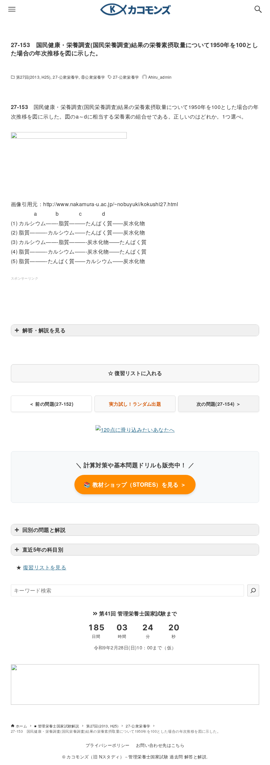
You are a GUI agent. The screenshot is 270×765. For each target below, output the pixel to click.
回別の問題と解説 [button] (44, 529)
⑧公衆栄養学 (93, 77)
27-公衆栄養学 (66, 77)
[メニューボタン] (11, 9)
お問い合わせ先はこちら (160, 745)
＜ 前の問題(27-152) (51, 403)
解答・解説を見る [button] (44, 330)
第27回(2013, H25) (33, 77)
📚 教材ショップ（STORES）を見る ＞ (135, 484)
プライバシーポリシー (108, 745)
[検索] (253, 590)
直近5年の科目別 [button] (42, 549)
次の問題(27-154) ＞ (219, 403)
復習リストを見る (44, 567)
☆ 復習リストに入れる (135, 373)
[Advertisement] (135, 296)
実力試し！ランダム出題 (135, 403)
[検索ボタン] (258, 9)
